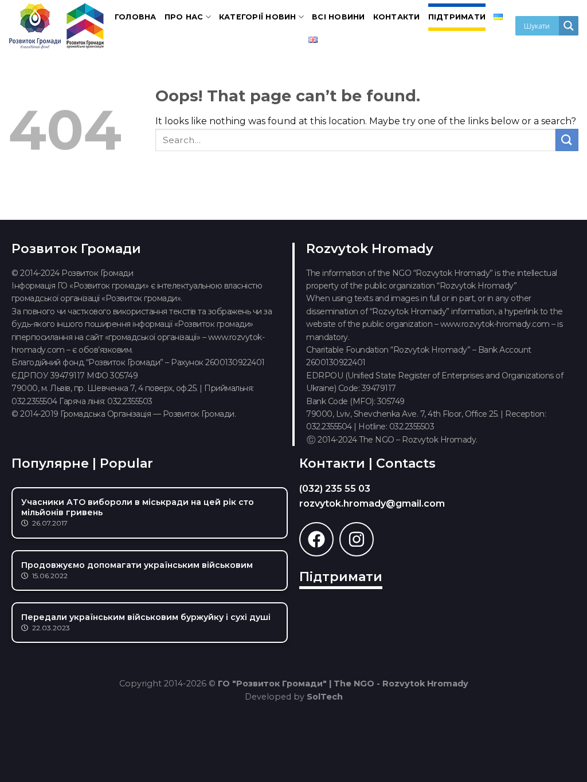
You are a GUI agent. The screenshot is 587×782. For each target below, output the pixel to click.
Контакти (396, 17)
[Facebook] (316, 539)
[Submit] (566, 140)
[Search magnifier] (568, 25)
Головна (135, 17)
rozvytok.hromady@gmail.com (372, 503)
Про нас (184, 17)
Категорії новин (257, 17)
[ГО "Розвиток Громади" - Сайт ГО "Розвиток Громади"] (57, 26)
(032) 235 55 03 (334, 488)
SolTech (325, 697)
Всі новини (338, 17)
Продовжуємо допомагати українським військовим (137, 565)
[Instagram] (356, 539)
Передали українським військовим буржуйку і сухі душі (146, 617)
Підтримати (457, 17)
